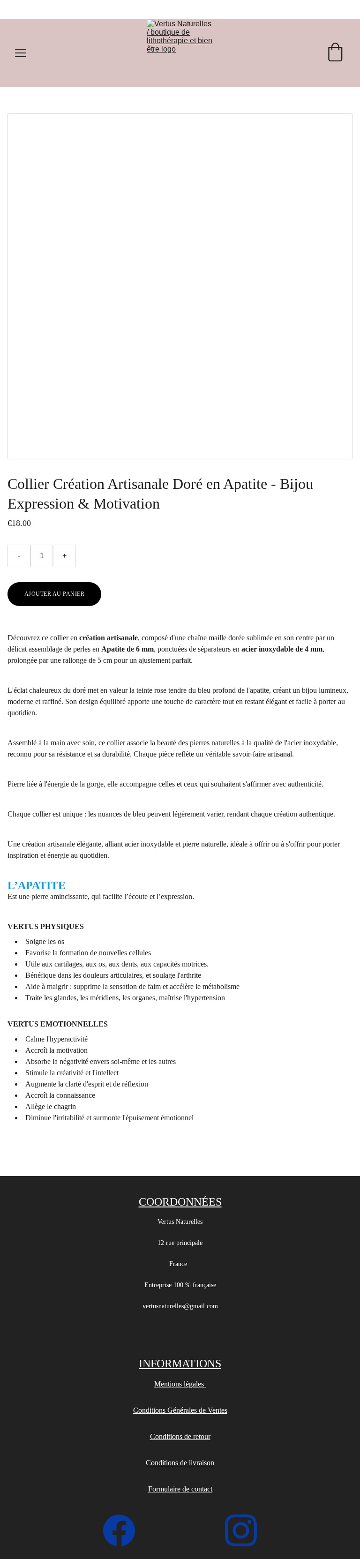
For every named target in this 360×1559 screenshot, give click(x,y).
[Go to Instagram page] (241, 1530)
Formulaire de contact (180, 1489)
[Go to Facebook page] (123, 1530)
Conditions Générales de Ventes (180, 1410)
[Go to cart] (335, 53)
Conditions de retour (180, 1436)
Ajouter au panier (54, 594)
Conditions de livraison (180, 1463)
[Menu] (20, 53)
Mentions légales (180, 1384)
